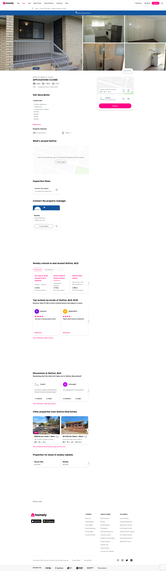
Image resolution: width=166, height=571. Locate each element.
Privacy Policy (76, 560)
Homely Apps (89, 531)
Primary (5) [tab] (37, 269)
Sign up (155, 3)
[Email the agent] (57, 190)
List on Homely (124, 518)
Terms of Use (88, 560)
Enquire (115, 106)
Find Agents (104, 528)
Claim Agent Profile (126, 528)
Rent (23, 3)
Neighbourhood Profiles (107, 538)
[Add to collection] (57, 437)
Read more (37, 124)
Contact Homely (90, 535)
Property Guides (105, 541)
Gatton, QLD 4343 (45, 8)
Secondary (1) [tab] (49, 269)
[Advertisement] (61, 245)
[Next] (89, 283)
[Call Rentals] (56, 226)
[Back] (32, 8)
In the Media (89, 525)
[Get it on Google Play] (48, 521)
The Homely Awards (126, 538)
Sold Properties (105, 525)
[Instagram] (122, 560)
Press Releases (89, 521)
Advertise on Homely (126, 525)
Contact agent (61, 162)
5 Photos (128, 70)
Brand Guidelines (90, 528)
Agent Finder (37, 3)
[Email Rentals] (128, 99)
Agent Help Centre (125, 541)
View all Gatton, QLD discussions (44, 404)
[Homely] (42, 515)
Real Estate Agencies (106, 531)
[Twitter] (127, 560)
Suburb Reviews (49, 3)
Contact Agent (43, 226)
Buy (18, 3)
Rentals (102, 521)
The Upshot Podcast (126, 535)
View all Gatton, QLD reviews (43, 338)
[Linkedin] (131, 560)
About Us (88, 518)
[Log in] (162, 3)
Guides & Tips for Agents (127, 531)
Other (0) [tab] (60, 269)
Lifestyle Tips (104, 545)
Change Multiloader (126, 521)
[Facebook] (118, 560)
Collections (138, 3)
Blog (66, 3)
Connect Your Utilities (107, 551)
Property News (104, 548)
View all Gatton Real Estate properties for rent (49, 447)
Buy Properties (104, 518)
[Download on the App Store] (37, 521)
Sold (29, 3)
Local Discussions (105, 535)
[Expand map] (130, 79)
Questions (59, 3)
